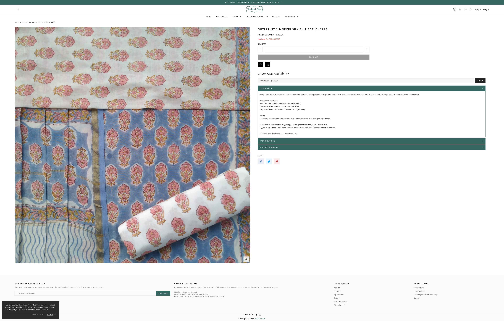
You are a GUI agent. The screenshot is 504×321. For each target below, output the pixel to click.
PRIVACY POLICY (37, 315)
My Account (339, 295)
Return (416, 298)
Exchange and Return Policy (425, 295)
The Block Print (254, 9)
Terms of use (419, 288)
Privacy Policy (419, 291)
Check (480, 81)
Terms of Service (340, 301)
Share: (261, 156)
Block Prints (260, 318)
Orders (337, 298)
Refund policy (339, 305)
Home (17, 22)
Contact (337, 291)
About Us (337, 288)
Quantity (262, 44)
